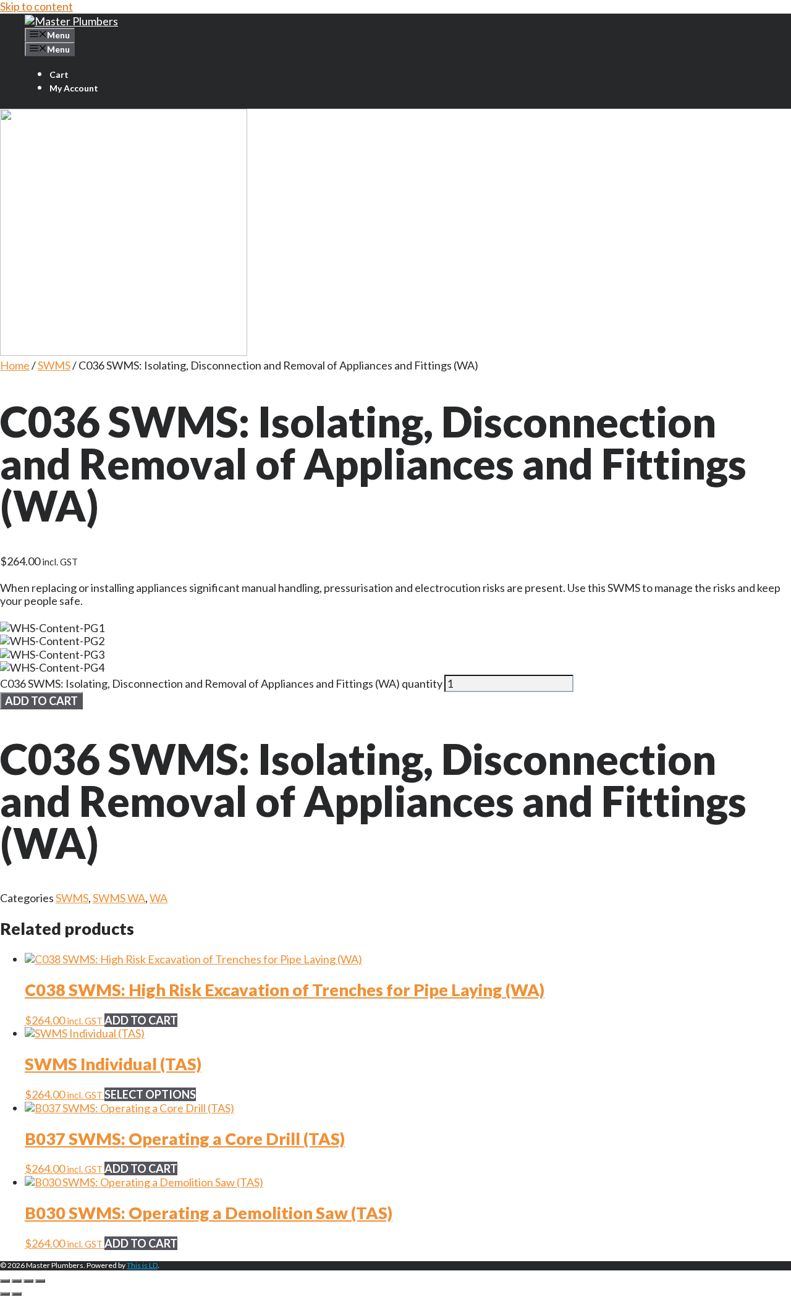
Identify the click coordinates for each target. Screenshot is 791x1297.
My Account (73, 88)
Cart (59, 74)
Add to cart (41, 701)
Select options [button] (150, 1094)
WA (158, 898)
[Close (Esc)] (40, 1281)
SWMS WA (119, 898)
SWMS (54, 365)
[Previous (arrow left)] (5, 1294)
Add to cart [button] (140, 1020)
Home (15, 365)
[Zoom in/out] (5, 1281)
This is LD (142, 1265)
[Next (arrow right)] (17, 1294)
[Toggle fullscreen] (17, 1281)
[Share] (28, 1281)
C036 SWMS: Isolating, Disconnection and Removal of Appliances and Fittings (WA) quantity (221, 683)
